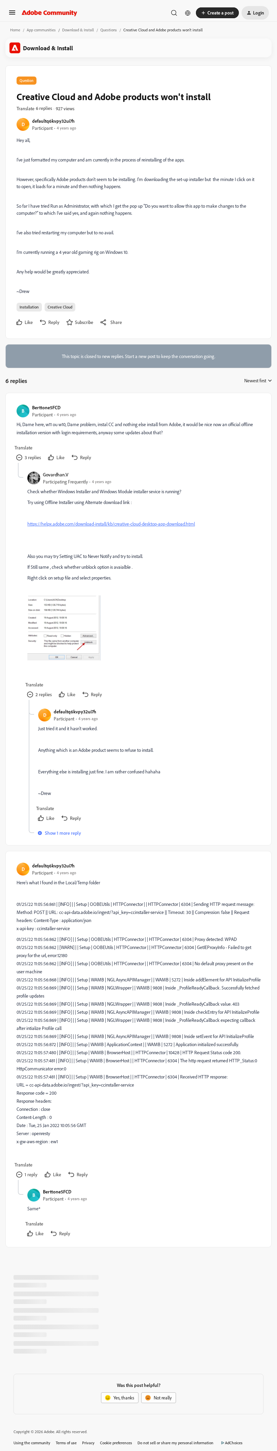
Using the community (32, 1442)
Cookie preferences (116, 1442)
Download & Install (78, 29)
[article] (138, 433)
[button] (12, 15)
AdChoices (234, 1442)
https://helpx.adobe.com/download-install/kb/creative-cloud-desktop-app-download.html (111, 524)
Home (15, 29)
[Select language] (187, 12)
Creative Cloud (60, 306)
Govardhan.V (55, 474)
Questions (108, 29)
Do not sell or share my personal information (175, 1442)
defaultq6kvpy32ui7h (53, 121)
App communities (41, 29)
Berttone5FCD (46, 407)
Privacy (88, 1442)
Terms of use (66, 1442)
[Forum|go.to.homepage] (49, 12)
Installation (29, 306)
